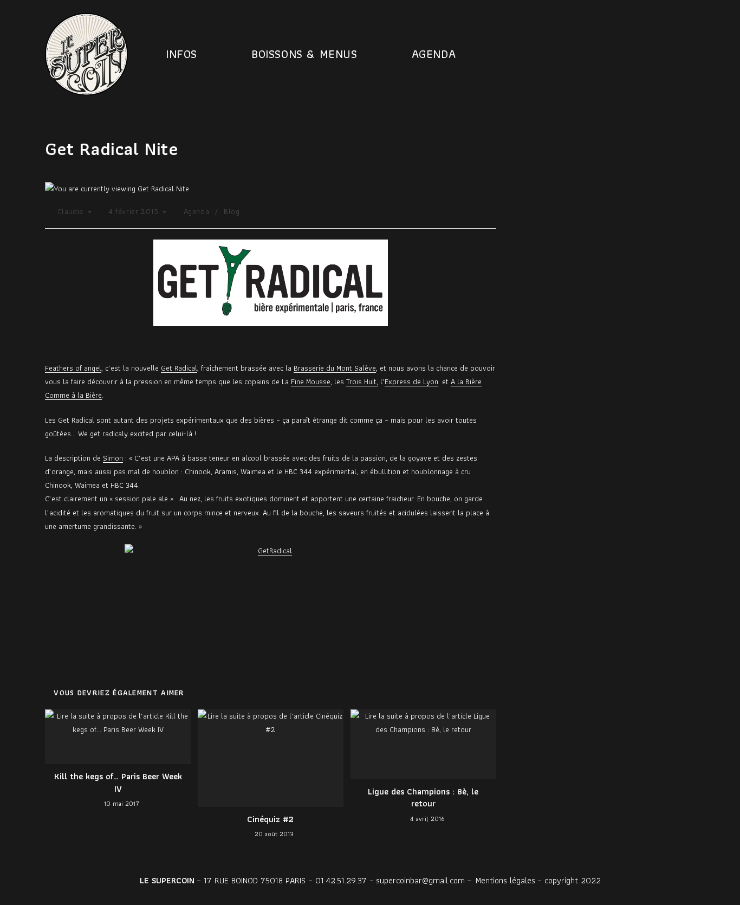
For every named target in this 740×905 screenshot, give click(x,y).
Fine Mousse (310, 381)
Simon (113, 458)
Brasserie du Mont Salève (335, 368)
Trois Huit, (362, 381)
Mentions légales (505, 880)
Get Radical (179, 368)
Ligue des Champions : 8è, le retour (423, 798)
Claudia (70, 211)
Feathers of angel (73, 368)
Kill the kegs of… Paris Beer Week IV (118, 783)
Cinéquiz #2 (270, 819)
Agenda (197, 211)
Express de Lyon (411, 381)
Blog (231, 211)
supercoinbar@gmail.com (420, 880)
